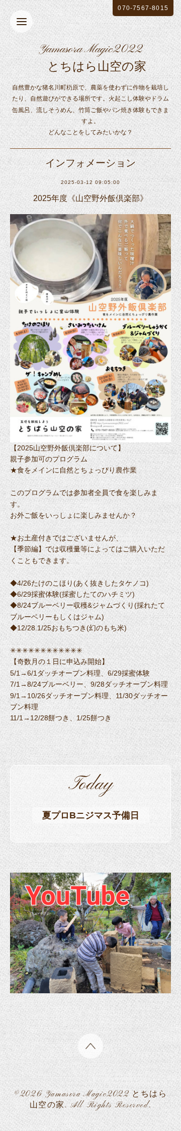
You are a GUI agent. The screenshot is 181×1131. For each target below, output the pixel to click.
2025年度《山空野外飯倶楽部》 (90, 198)
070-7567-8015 (143, 8)
